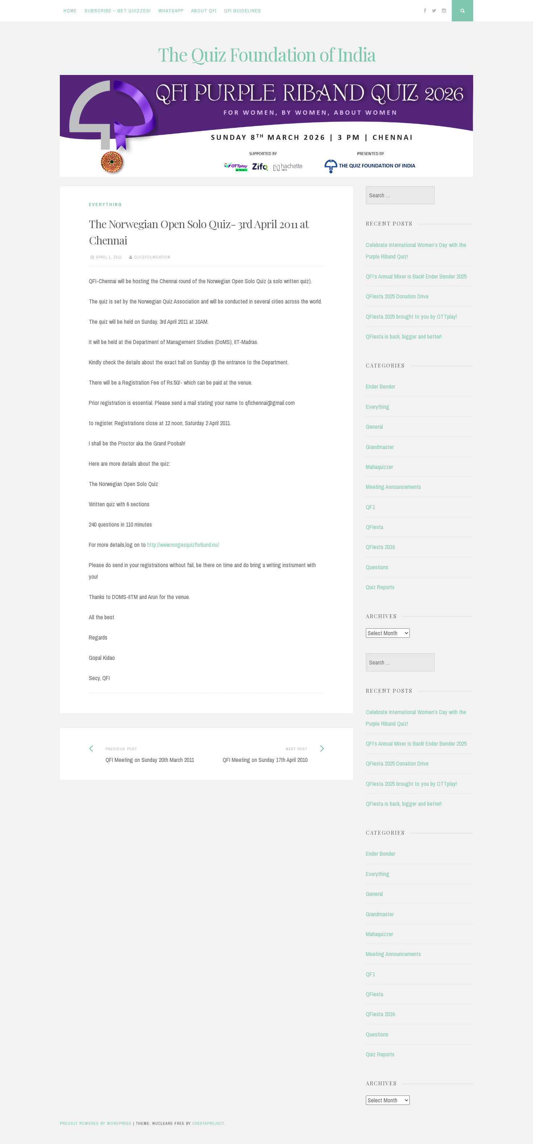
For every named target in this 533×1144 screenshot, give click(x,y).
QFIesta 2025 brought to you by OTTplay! (411, 316)
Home (70, 11)
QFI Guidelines (242, 11)
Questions (377, 567)
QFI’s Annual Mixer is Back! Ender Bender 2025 (416, 276)
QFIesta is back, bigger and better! (404, 336)
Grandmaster (380, 447)
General (374, 427)
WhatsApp (170, 11)
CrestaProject (208, 1123)
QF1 (370, 507)
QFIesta (374, 527)
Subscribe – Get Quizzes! (117, 11)
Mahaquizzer (379, 467)
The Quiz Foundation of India (266, 54)
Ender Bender (380, 386)
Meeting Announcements (393, 487)
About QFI (203, 11)
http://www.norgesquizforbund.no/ (183, 545)
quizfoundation (152, 257)
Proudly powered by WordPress (96, 1123)
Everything (105, 204)
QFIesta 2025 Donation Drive (397, 296)
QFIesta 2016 (380, 547)
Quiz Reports (380, 587)
